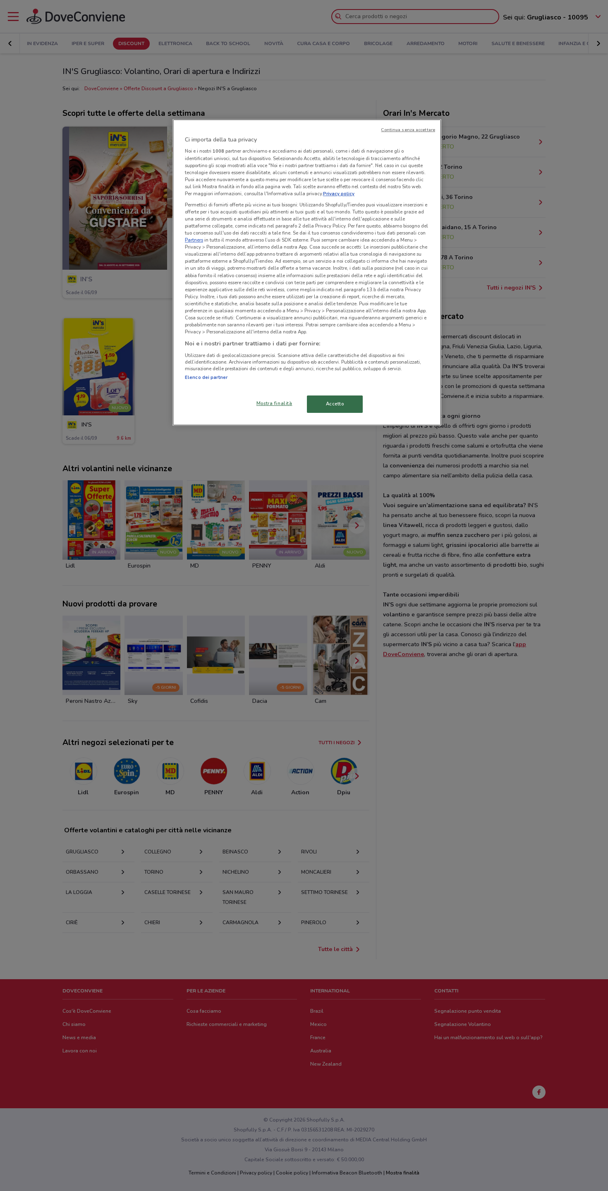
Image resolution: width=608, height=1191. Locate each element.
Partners (194, 240)
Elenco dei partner (206, 377)
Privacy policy (338, 193)
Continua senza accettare (408, 130)
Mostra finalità (274, 403)
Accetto (335, 403)
